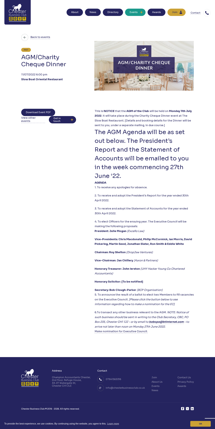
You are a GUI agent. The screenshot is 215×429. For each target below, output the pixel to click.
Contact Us (184, 377)
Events (134, 12)
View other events (28, 119)
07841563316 (113, 379)
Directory (112, 12)
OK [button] (200, 424)
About (74, 12)
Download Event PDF (38, 112)
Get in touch (57, 120)
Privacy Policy (185, 381)
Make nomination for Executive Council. (121, 331)
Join (174, 12)
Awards (156, 12)
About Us (157, 381)
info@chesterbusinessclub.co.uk (125, 387)
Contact (195, 13)
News (93, 12)
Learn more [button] (113, 423)
